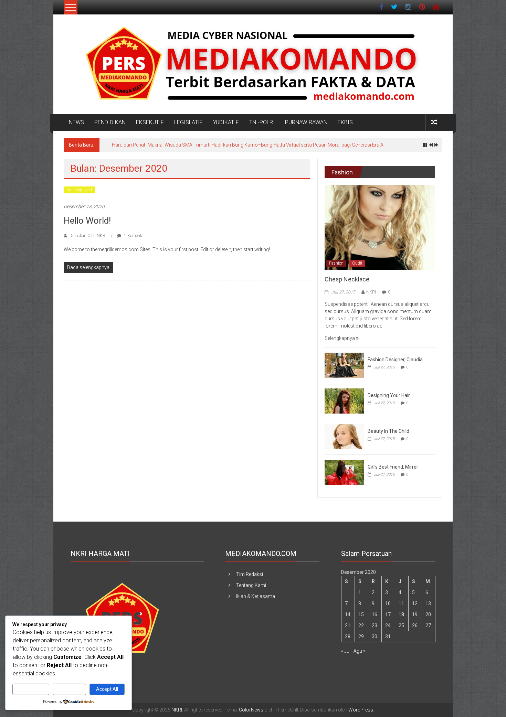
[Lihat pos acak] (434, 122)
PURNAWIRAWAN (306, 122)
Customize (31, 689)
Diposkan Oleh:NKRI (87, 235)
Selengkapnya (340, 338)
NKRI (371, 292)
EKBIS (345, 122)
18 (401, 614)
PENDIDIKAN (110, 122)
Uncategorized (79, 190)
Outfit (357, 263)
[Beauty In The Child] (344, 436)
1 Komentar (134, 235)
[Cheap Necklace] (380, 227)
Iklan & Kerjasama (255, 596)
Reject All (69, 689)
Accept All (107, 689)
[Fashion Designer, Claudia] (344, 364)
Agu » (359, 651)
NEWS (76, 122)
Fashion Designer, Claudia (395, 359)
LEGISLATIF (188, 122)
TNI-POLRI (262, 122)
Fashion (336, 263)
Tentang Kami (251, 585)
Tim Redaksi (249, 574)
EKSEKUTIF (150, 122)
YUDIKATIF (226, 122)
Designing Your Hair (389, 395)
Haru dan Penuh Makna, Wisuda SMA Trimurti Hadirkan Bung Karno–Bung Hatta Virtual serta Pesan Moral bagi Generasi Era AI (248, 145)
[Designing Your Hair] (344, 400)
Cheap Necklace (347, 279)
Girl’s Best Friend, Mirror (393, 467)
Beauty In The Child (388, 431)
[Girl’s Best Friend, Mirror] (344, 472)
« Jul (345, 651)
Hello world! (87, 220)
